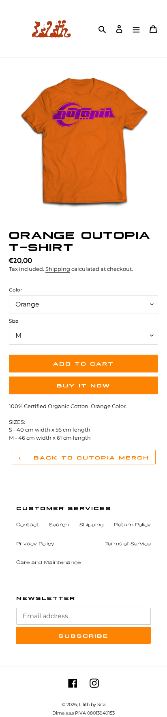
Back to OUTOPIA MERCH (89, 457)
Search (59, 525)
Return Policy (132, 525)
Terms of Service (128, 544)
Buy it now (83, 385)
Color (15, 290)
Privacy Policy (35, 544)
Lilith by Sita (92, 704)
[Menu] (136, 28)
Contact (27, 525)
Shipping (57, 269)
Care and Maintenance (48, 562)
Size (13, 321)
